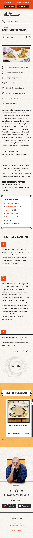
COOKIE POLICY (16, 530)
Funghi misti (10, 203)
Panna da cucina (11, 206)
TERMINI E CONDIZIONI (16, 528)
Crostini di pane (11, 217)
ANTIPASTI (5, 27)
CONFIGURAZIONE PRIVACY (16, 525)
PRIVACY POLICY (16, 523)
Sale (7, 220)
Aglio (7, 210)
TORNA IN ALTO (16, 485)
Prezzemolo (10, 213)
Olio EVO (9, 224)
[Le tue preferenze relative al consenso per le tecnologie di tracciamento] (31, 403)
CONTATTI (16, 533)
